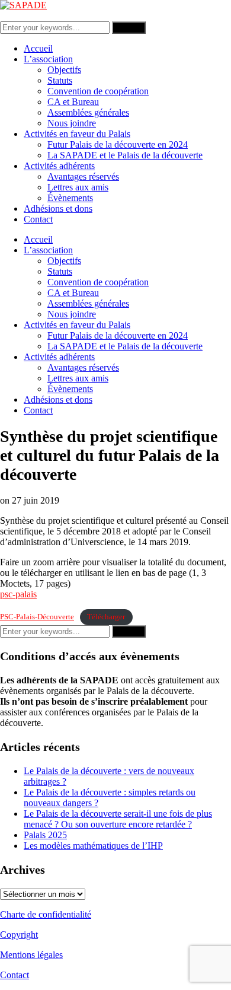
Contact (38, 219)
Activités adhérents (59, 166)
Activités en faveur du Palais (77, 134)
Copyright (19, 934)
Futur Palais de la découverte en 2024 (117, 144)
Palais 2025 (45, 835)
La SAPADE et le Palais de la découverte (125, 155)
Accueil (38, 48)
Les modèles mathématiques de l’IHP (93, 846)
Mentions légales (31, 955)
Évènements (70, 198)
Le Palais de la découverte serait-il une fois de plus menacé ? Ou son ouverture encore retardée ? (118, 818)
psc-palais (18, 594)
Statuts (59, 80)
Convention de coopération (98, 91)
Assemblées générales (88, 112)
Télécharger (106, 617)
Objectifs (64, 70)
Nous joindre (71, 123)
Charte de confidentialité (45, 914)
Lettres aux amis (77, 187)
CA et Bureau (73, 102)
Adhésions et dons (58, 208)
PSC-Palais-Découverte (37, 617)
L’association (48, 59)
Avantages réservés (83, 176)
